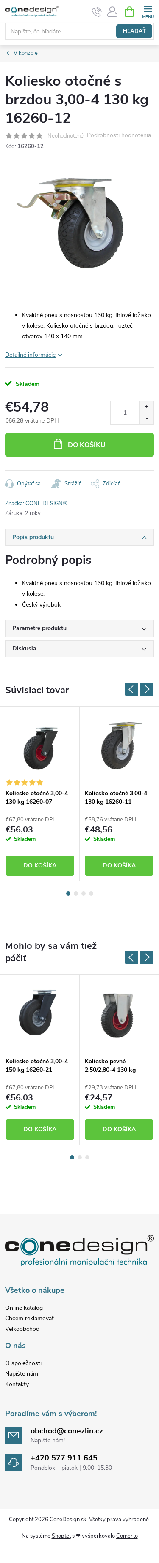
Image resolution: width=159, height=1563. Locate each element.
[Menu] (148, 11)
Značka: (36, 503)
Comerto (127, 1536)
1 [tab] (68, 893)
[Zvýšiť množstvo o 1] (146, 407)
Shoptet (61, 1536)
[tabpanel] (40, 794)
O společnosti (23, 1363)
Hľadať (134, 31)
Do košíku (87, 445)
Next (146, 689)
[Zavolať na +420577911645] (97, 11)
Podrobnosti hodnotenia (119, 135)
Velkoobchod (22, 1329)
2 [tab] (76, 893)
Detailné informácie (30, 355)
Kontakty (17, 1384)
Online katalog (24, 1308)
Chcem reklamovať (29, 1318)
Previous (131, 689)
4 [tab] (91, 893)
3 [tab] (83, 893)
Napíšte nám (21, 1374)
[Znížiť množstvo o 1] (146, 418)
